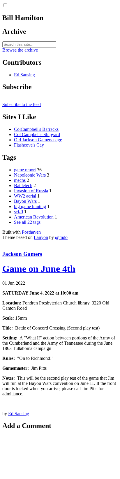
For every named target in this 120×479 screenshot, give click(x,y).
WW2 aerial (25, 195)
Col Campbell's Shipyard (37, 134)
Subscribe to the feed (21, 104)
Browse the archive (20, 49)
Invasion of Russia (31, 190)
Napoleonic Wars (30, 174)
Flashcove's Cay (29, 144)
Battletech (23, 185)
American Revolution (34, 216)
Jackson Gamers (22, 254)
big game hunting (30, 206)
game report (25, 169)
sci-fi (18, 211)
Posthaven (31, 232)
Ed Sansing (24, 74)
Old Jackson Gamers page (38, 139)
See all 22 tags (27, 222)
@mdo (61, 237)
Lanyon (41, 237)
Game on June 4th (38, 268)
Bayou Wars (25, 201)
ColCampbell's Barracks (36, 129)
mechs (20, 180)
